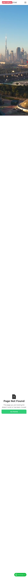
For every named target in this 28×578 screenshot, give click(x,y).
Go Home (14, 412)
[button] (25, 2)
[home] (9, 2)
